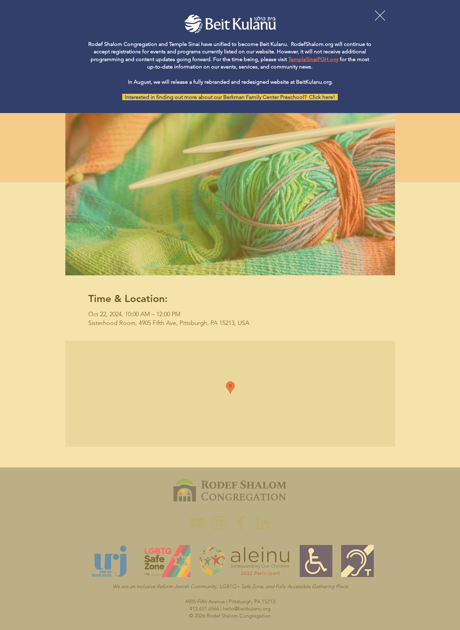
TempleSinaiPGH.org (313, 59)
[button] (380, 15)
